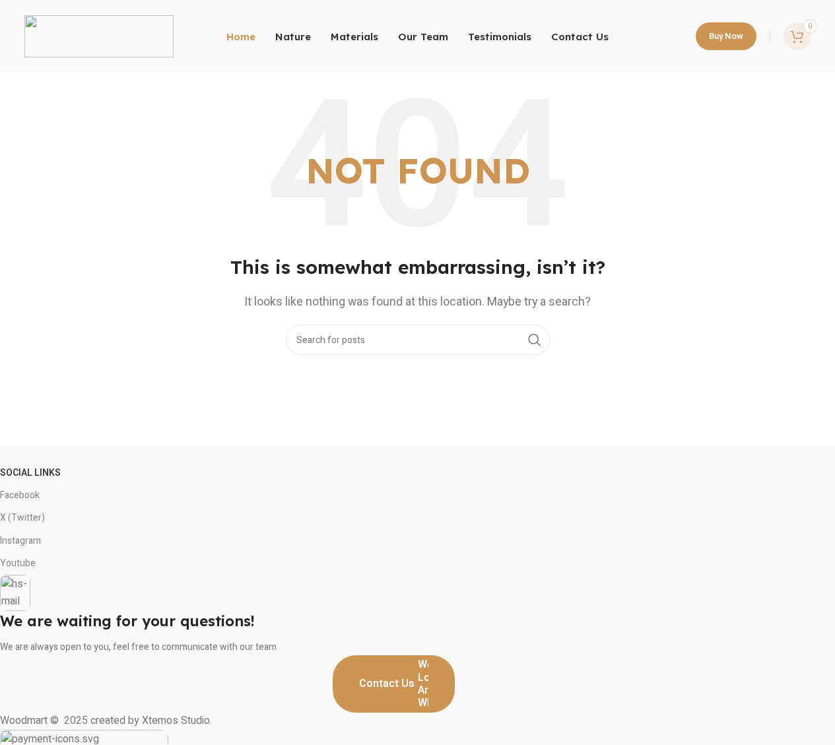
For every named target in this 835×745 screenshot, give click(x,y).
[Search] (534, 340)
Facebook (20, 495)
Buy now (726, 36)
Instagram (20, 541)
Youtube (18, 563)
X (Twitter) (22, 518)
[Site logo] (99, 36)
